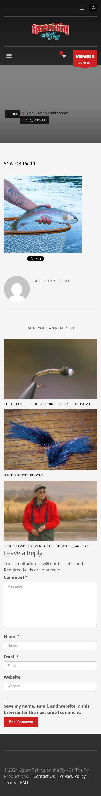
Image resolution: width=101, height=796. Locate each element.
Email (11, 657)
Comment (16, 577)
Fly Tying (26, 113)
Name (12, 636)
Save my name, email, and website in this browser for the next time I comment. (47, 709)
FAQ (24, 782)
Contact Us (44, 776)
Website (12, 677)
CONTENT (85, 58)
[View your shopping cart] (64, 56)
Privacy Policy (72, 776)
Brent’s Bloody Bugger (23, 475)
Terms (10, 782)
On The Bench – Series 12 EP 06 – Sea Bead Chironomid (47, 404)
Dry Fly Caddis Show (52, 113)
